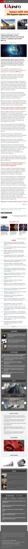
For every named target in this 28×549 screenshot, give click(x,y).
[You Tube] (11, 1)
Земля (2, 212)
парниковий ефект (8, 212)
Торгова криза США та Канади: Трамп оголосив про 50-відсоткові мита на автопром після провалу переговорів (15, 308)
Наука (7, 534)
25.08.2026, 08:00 (7, 418)
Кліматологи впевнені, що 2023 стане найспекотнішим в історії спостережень (13, 108)
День (6, 498)
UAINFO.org (18, 71)
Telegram (24, 201)
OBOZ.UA (7, 71)
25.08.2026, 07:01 (7, 425)
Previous (1, 25)
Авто (16, 534)
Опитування (14, 352)
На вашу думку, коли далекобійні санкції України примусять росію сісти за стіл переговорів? (14, 355)
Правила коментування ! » (22, 238)
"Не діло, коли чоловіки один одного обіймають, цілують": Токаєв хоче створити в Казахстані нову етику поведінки (15, 318)
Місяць (13, 498)
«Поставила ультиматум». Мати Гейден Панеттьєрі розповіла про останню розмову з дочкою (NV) (14, 420)
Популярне (19, 496)
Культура (4, 534)
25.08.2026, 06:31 (7, 430)
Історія (10, 534)
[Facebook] (7, 1)
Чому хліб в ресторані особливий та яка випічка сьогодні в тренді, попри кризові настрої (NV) (14, 432)
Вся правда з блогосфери (6, 33)
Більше (13, 326)
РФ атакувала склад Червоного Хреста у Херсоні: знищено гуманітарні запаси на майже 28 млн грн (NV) (15, 416)
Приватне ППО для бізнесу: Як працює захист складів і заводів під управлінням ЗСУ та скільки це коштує (16, 341)
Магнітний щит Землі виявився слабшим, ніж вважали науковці (14, 233)
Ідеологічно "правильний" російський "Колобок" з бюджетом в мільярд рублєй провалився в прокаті (16, 486)
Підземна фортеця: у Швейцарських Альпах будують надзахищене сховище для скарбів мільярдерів (14, 252)
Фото (14, 381)
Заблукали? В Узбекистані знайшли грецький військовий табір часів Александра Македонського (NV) (14, 428)
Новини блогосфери (15, 33)
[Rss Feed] (4, 1)
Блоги (14, 471)
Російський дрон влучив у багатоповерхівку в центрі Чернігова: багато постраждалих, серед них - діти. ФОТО (14, 395)
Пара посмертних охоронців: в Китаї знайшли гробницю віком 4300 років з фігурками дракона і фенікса (15, 243)
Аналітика (14, 331)
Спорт (23, 534)
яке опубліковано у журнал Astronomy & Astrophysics (13, 69)
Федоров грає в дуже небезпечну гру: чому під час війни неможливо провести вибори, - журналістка (17, 335)
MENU (1, 1)
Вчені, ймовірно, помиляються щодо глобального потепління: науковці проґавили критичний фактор (13, 164)
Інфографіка (14, 455)
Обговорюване (10, 496)
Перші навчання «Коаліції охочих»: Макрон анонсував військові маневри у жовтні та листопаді (13, 323)
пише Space (5, 156)
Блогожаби (14, 437)
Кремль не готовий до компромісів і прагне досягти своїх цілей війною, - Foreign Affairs (17, 346)
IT (17, 534)
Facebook (19, 201)
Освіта (13, 534)
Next (26, 25)
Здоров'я (20, 534)
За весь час (21, 498)
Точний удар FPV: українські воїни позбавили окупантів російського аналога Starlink (13, 409)
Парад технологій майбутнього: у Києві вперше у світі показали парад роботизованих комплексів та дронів (15, 313)
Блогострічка (14, 413)
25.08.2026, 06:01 (7, 434)
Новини (13, 240)
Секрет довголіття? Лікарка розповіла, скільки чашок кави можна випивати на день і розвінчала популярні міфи (15, 270)
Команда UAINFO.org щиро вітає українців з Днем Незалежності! (7, 27)
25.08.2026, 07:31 (7, 421)
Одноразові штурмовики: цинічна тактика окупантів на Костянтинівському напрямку (17, 474)
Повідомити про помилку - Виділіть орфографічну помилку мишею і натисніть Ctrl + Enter (13, 209)
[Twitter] (9, 1)
